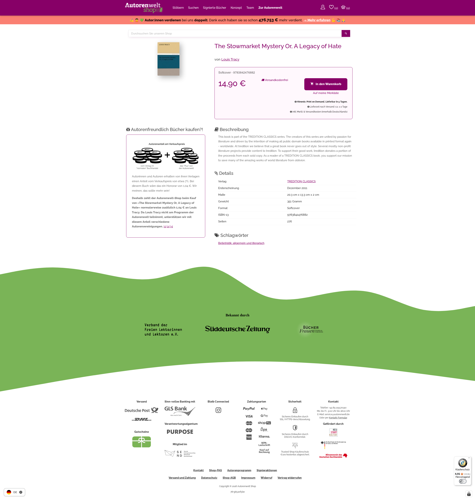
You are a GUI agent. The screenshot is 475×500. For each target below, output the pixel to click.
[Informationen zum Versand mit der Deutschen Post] (141, 411)
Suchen (193, 7)
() (336, 8)
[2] (168, 226)
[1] (165, 226)
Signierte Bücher (214, 7)
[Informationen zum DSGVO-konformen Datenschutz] (295, 429)
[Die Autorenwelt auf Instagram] (218, 411)
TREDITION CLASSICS (301, 181)
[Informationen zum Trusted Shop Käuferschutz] (295, 446)
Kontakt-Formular (338, 417)
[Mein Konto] (323, 8)
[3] (171, 226)
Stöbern (178, 7)
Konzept (236, 7)
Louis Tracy (230, 59)
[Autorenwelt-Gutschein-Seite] (141, 446)
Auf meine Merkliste (326, 93)
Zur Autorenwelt (270, 7)
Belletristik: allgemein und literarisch (241, 243)
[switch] (462, 481)
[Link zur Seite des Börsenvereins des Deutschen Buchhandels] (333, 457)
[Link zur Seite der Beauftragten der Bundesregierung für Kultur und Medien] (333, 451)
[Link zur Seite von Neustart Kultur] (333, 436)
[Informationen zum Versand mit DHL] (141, 421)
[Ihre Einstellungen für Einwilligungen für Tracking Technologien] (469, 494)
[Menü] (469, 458)
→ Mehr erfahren (316, 20)
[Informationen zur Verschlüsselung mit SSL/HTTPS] (295, 411)
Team (250, 7)
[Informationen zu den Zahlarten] (249, 410)
